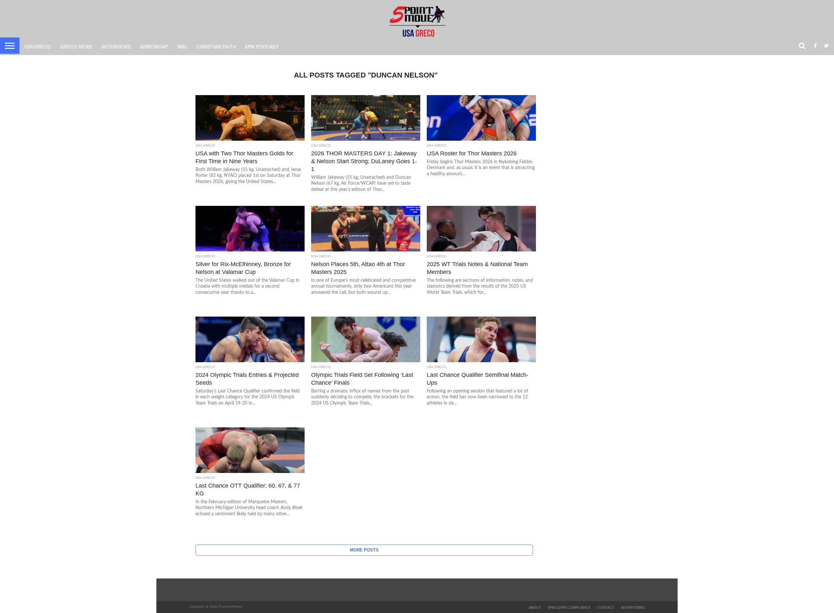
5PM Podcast (262, 46)
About (535, 607)
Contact (605, 607)
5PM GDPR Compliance (569, 607)
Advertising (633, 607)
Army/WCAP (154, 46)
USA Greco (37, 46)
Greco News (76, 46)
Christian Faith (216, 46)
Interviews (116, 46)
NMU (182, 46)
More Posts (364, 550)
